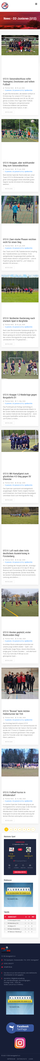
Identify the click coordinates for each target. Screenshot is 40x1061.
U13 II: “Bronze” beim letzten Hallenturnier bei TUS (16, 712)
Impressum (11, 1059)
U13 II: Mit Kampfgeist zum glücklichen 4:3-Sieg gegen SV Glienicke (17, 476)
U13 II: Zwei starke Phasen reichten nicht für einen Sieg (19, 241)
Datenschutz (22, 1059)
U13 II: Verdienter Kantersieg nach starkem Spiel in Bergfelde (19, 319)
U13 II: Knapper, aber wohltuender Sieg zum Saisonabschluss (19, 164)
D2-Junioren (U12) (18, 90)
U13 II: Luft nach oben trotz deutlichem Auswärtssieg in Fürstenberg (16, 553)
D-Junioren (8, 90)
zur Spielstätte (20, 872)
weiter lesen (9, 112)
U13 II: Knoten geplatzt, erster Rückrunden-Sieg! (17, 634)
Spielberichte (28, 90)
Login (31, 1059)
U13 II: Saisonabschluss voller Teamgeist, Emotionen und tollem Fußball (19, 81)
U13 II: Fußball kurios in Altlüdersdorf (14, 794)
